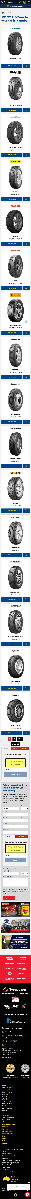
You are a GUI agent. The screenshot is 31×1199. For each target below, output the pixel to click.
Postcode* (6, 829)
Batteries (4, 1113)
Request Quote (8, 898)
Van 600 (15, 503)
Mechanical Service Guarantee (11, 1156)
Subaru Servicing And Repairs (11, 1160)
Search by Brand (7, 1092)
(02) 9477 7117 (11, 1041)
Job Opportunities (7, 1131)
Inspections (5, 1115)
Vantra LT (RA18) (15, 592)
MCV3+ (15, 236)
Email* (5, 824)
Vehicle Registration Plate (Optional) (10, 870)
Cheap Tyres (5, 1169)
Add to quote (12, 65)
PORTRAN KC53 (15, 103)
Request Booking (8, 1134)
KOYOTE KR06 (15, 725)
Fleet (4, 1136)
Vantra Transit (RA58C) (15, 636)
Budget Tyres (6, 1167)
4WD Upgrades (7, 1108)
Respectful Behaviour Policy (8, 1190)
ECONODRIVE (15, 192)
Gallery (4, 1141)
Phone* (12, 818)
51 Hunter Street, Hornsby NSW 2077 (16, 1037)
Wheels (4, 1099)
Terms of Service (22, 891)
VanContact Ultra (16, 325)
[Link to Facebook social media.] (15, 1195)
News (4, 1138)
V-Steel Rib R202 (15, 414)
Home (5, 13)
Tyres (4, 1085)
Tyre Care (5, 1094)
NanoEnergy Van (15, 58)
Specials (5, 1127)
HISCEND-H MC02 (15, 459)
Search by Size (6, 1090)
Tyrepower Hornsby (17, 6)
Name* (5, 812)
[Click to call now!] (20, 2)
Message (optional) (8, 877)
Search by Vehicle (7, 1087)
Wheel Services (6, 1122)
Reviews (5, 1143)
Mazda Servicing (7, 1153)
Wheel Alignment (8, 1124)
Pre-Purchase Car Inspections (10, 1172)
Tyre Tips (4, 1097)
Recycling (5, 1110)
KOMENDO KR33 (15, 681)
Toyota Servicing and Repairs (10, 1163)
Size (4, 806)
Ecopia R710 (15, 370)
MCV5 (15, 281)
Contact (5, 1129)
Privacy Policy (11, 891)
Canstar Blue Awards (8, 1165)
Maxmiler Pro (15, 548)
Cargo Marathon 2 (15, 147)
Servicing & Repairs (8, 1117)
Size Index (5, 1158)
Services (5, 1106)
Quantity (23, 806)
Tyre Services (6, 1120)
